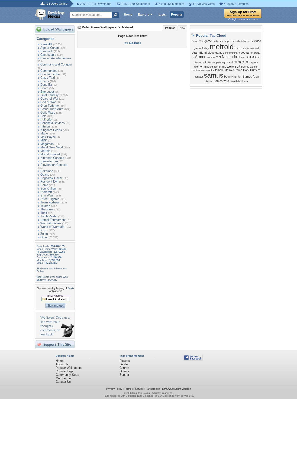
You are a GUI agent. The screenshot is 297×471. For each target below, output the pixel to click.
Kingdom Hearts (51, 130)
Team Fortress (50, 202)
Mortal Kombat (50, 154)
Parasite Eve (49, 161)
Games (218, 81)
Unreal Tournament (53, 220)
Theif (43, 213)
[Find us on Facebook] (193, 359)
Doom (44, 88)
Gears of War (49, 98)
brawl (229, 62)
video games (216, 52)
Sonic (44, 185)
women (198, 66)
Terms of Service (134, 388)
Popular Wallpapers (69, 368)
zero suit (233, 66)
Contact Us (63, 381)
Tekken (45, 206)
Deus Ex (46, 84)
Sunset (124, 374)
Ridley (205, 48)
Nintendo (229, 57)
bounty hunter (233, 76)
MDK (43, 140)
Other (44, 237)
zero (226, 81)
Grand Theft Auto (51, 109)
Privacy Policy (114, 388)
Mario (44, 133)
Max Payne (48, 137)
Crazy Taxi (47, 77)
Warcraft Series (50, 223)
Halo (43, 116)
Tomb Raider (48, 216)
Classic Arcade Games (55, 58)
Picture (211, 62)
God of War (48, 102)
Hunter (241, 57)
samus (213, 75)
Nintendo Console (52, 158)
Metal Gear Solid (51, 147)
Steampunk (231, 52)
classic (209, 81)
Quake (44, 174)
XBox (44, 230)
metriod (208, 66)
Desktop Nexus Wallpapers (50, 14)
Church (124, 368)
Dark (246, 70)
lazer (250, 41)
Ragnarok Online (51, 178)
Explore (143, 14)
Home (128, 14)
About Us (62, 364)
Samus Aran (250, 76)
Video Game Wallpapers (99, 27)
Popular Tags (64, 371)
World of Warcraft (52, 227)
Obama (124, 371)
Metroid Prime (233, 70)
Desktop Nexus (141, 393)
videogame (246, 52)
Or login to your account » (243, 19)
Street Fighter (49, 199)
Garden (124, 364)
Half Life (46, 119)
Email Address (55, 295)
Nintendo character (203, 70)
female (219, 70)
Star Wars (47, 195)
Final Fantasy (49, 95)
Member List (64, 378)
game (208, 41)
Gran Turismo (49, 105)
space (254, 62)
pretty (257, 52)
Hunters (255, 70)
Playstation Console (53, 165)
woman (211, 57)
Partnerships (153, 388)
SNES (238, 48)
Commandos (48, 70)
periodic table (239, 41)
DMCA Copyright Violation (176, 388)
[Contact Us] (56, 336)
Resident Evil (49, 181)
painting (220, 62)
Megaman (47, 144)
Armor (200, 56)
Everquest (47, 91)
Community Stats (67, 374)
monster (198, 76)
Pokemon (46, 171)
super (227, 41)
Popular (176, 14)
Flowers (124, 361)
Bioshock (46, 51)
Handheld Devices (52, 123)
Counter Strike (50, 74)
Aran (195, 52)
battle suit (218, 41)
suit (248, 57)
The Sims (46, 209)
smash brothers (239, 81)
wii (205, 62)
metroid (222, 47)
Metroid (45, 151)
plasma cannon (249, 66)
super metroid (251, 48)
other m (242, 61)
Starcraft (46, 192)
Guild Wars (47, 112)
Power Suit (197, 41)
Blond (203, 52)
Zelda (44, 234)
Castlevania (48, 54)
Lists (162, 14)
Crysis (44, 81)
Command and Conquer (56, 64)
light (216, 66)
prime (222, 66)
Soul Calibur (48, 188)
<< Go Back (132, 43)
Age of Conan (49, 47)
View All (46, 44)
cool (218, 57)
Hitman (45, 126)
